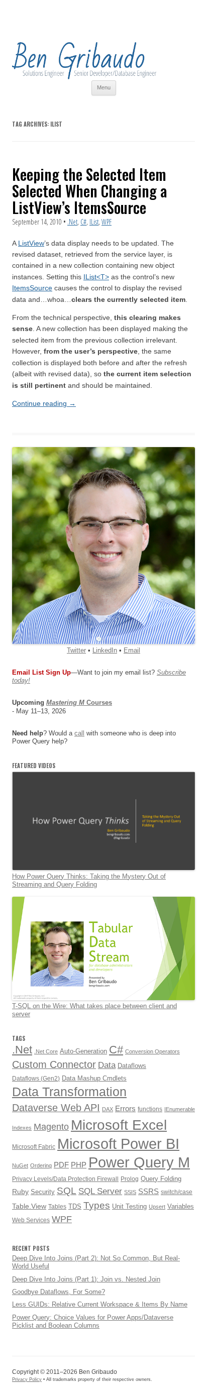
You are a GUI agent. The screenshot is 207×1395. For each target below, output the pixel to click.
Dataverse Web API (56, 1107)
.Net (72, 222)
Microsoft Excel (119, 1125)
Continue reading (44, 403)
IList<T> (96, 277)
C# (83, 222)
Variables (180, 1206)
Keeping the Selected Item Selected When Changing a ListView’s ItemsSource (89, 191)
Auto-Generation (83, 1051)
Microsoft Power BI (118, 1143)
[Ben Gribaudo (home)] (84, 77)
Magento (51, 1127)
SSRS (148, 1191)
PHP (78, 1164)
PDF (61, 1164)
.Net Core (46, 1051)
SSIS (130, 1192)
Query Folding (161, 1179)
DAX (107, 1109)
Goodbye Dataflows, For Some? (58, 1292)
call (79, 733)
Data (107, 1064)
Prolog (130, 1179)
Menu (104, 87)
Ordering (41, 1165)
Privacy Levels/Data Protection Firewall (65, 1179)
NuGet (20, 1165)
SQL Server (100, 1191)
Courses (79, 702)
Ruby (20, 1192)
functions (150, 1109)
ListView (31, 243)
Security (43, 1192)
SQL (66, 1191)
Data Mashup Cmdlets (94, 1078)
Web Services (31, 1220)
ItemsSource (32, 288)
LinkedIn (104, 650)
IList (93, 222)
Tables (57, 1206)
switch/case (176, 1192)
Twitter (76, 650)
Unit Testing (129, 1206)
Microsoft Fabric (33, 1146)
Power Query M (139, 1162)
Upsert (157, 1207)
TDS (74, 1206)
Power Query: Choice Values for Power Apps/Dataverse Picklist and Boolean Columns (92, 1321)
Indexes (22, 1128)
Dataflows (132, 1065)
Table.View (29, 1206)
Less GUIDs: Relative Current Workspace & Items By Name (99, 1304)
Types (96, 1205)
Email (132, 650)
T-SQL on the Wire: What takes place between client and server (94, 1010)
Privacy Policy (27, 1379)
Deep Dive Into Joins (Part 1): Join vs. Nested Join (86, 1279)
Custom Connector (54, 1064)
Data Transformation (69, 1092)
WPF (106, 222)
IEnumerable (179, 1109)
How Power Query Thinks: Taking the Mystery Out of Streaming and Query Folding (89, 880)
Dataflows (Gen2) (36, 1078)
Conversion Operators (152, 1051)
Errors (125, 1108)
